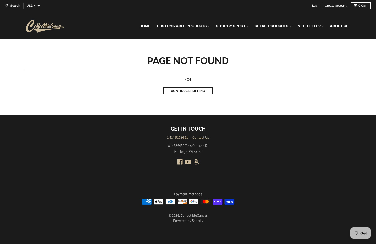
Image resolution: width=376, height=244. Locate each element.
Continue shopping (188, 91)
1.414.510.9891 (177, 137)
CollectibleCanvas (194, 215)
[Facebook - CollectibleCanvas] (180, 162)
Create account (336, 5)
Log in (316, 5)
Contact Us (200, 137)
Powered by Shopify (188, 220)
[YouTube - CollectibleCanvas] (188, 162)
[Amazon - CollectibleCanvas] (196, 162)
